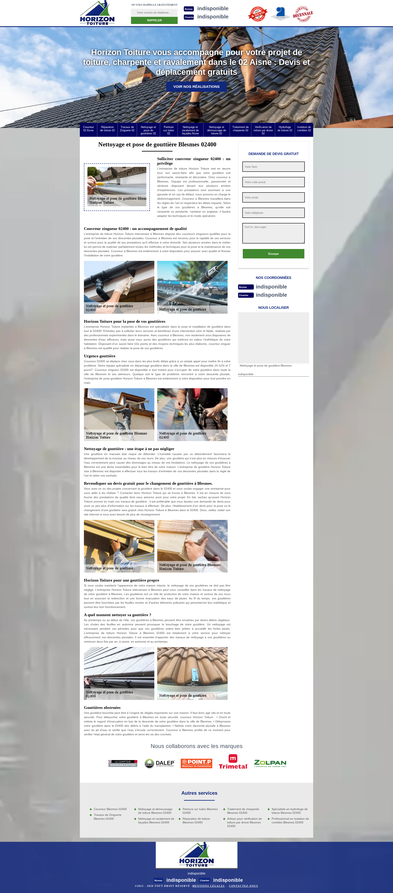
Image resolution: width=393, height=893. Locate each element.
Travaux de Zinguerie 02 (127, 129)
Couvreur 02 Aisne (88, 129)
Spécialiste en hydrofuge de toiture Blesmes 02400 (290, 810)
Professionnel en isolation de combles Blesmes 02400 (290, 820)
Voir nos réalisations (196, 87)
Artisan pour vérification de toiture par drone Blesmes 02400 (244, 822)
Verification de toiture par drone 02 (263, 130)
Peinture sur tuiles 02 (168, 130)
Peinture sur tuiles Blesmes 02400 (200, 810)
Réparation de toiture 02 (107, 129)
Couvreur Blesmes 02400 (110, 809)
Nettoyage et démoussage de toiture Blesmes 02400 (155, 810)
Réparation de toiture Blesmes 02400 (196, 820)
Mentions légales (208, 886)
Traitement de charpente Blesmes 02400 (243, 810)
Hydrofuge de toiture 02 (285, 129)
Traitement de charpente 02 (240, 129)
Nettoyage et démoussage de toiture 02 (216, 130)
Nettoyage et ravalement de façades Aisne (190, 130)
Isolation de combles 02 (304, 129)
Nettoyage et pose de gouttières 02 (148, 130)
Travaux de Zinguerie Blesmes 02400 (107, 816)
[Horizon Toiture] (97, 13)
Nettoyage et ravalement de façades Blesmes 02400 (156, 820)
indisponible (271, 287)
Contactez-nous (243, 886)
